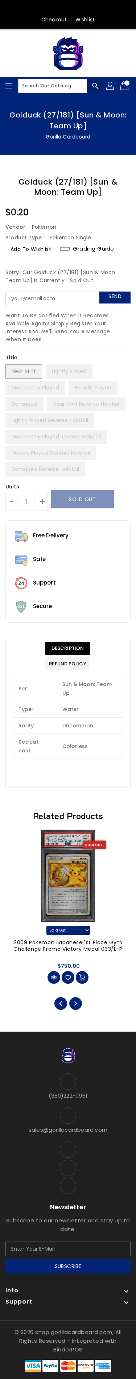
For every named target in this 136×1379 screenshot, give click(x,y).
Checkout (54, 19)
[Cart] (125, 86)
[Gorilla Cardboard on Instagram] (82, 8)
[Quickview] (54, 977)
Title (11, 357)
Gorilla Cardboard (68, 136)
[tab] (67, 648)
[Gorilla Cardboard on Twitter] (68, 8)
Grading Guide (93, 248)
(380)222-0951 (68, 1095)
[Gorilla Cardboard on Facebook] (54, 8)
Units (12, 486)
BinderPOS (68, 1349)
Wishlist (85, 19)
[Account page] (110, 86)
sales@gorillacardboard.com (68, 1130)
